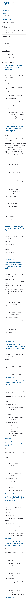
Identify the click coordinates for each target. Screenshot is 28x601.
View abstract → (9, 123)
